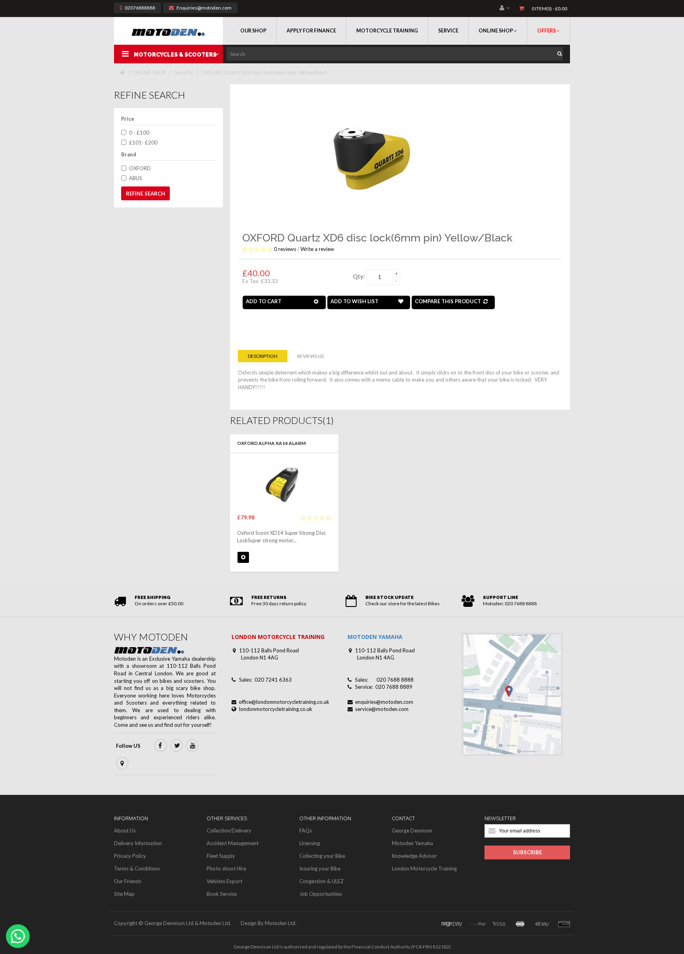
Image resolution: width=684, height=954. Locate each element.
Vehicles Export (224, 881)
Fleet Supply (221, 856)
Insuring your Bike (319, 868)
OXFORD (140, 168)
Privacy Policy (130, 856)
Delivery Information (138, 843)
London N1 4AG (259, 657)
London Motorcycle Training (424, 868)
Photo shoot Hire (226, 868)
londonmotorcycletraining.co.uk (275, 709)
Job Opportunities (320, 894)
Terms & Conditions (137, 868)
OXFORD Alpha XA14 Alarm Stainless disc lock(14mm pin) (276, 444)
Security (184, 72)
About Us (125, 830)
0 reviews (285, 249)
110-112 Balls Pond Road (269, 650)
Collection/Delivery (229, 830)
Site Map (124, 894)
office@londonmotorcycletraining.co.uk (284, 702)
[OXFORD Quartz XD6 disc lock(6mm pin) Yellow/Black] (372, 157)
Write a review (317, 249)
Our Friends (127, 881)
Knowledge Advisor (414, 856)
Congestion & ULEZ (321, 881)
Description (262, 356)
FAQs (305, 830)
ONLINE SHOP (149, 72)
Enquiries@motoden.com (204, 8)
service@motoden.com (381, 709)
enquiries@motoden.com (384, 702)
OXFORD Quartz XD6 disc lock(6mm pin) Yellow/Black (264, 72)
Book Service (222, 894)
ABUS (135, 178)
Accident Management (232, 843)
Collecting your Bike (322, 856)
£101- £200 (143, 142)
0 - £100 (139, 132)
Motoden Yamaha (412, 843)
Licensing (309, 843)
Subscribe (527, 852)
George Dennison (412, 830)
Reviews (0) (310, 356)
